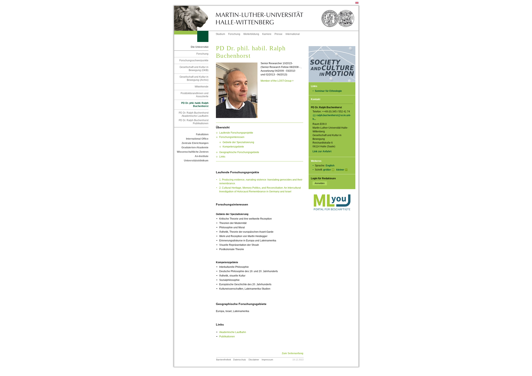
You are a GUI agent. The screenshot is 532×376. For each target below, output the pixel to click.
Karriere (266, 34)
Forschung (234, 34)
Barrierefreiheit (223, 359)
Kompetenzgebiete (233, 146)
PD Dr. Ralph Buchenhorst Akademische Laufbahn (193, 114)
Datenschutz (239, 359)
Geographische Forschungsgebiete (239, 152)
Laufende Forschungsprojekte (236, 132)
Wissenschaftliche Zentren (192, 151)
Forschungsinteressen (231, 137)
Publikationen (227, 336)
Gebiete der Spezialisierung (238, 142)
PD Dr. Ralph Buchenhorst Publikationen (193, 122)
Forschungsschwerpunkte (193, 60)
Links (222, 156)
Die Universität (199, 46)
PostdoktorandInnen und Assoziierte (194, 95)
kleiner (340, 169)
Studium (220, 34)
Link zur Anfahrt (322, 151)
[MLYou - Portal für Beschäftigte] (332, 214)
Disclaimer (254, 359)
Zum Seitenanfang (292, 353)
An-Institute (201, 156)
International (293, 34)
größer (327, 169)
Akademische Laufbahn (232, 332)
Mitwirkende (201, 86)
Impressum (267, 359)
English (330, 165)
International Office (197, 138)
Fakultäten (202, 134)
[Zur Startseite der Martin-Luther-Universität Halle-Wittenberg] (195, 18)
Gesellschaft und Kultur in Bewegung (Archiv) (194, 78)
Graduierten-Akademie (194, 147)
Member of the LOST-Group (277, 80)
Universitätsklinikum (196, 160)
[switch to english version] (356, 2)
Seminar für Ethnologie (328, 91)
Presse (278, 34)
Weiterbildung (251, 34)
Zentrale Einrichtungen (195, 143)
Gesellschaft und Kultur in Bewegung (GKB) (194, 69)
